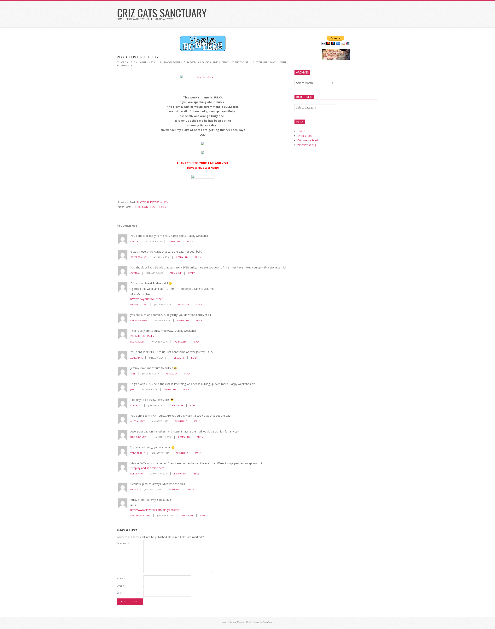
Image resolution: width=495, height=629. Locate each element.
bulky (200, 62)
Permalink (174, 241)
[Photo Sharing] (202, 77)
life (232, 62)
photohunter (261, 62)
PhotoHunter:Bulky (142, 336)
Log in (301, 131)
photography (243, 62)
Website (121, 593)
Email (120, 585)
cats (208, 62)
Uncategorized (173, 62)
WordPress (267, 621)
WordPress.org (306, 145)
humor (216, 62)
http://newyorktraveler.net (146, 299)
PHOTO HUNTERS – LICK (152, 202)
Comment (123, 543)
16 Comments (124, 65)
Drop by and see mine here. (147, 468)
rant (273, 62)
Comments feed (307, 140)
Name (121, 578)
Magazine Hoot (244, 621)
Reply (190, 241)
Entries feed (304, 136)
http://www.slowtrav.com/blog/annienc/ (155, 510)
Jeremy (225, 62)
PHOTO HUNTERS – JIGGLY (149, 207)
